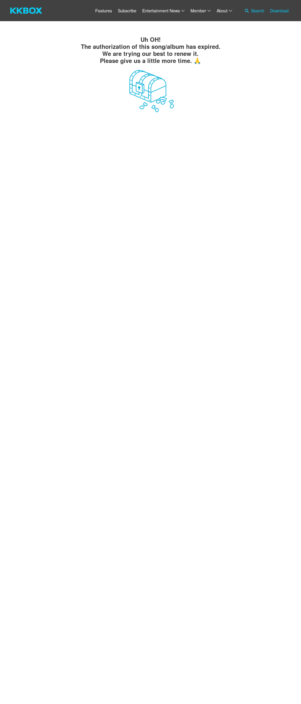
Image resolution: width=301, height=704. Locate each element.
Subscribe (127, 11)
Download (279, 11)
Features (103, 11)
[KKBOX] (26, 10)
